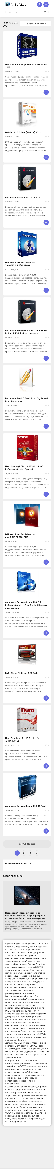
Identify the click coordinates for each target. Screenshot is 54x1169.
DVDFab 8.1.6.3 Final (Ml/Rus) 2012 (23, 132)
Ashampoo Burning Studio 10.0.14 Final (25, 806)
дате (42, 23)
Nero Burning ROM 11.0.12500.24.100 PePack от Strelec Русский (24, 468)
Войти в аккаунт (39, 4)
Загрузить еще (27, 844)
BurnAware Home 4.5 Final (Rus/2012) (25, 197)
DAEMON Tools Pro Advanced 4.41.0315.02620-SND (20, 535)
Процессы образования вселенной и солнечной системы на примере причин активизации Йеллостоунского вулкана (25, 915)
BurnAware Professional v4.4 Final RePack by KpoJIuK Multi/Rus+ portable (27, 332)
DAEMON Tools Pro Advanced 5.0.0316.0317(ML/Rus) (20, 264)
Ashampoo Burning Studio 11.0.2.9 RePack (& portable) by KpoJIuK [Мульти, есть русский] (26, 605)
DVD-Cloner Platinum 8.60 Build (21, 673)
